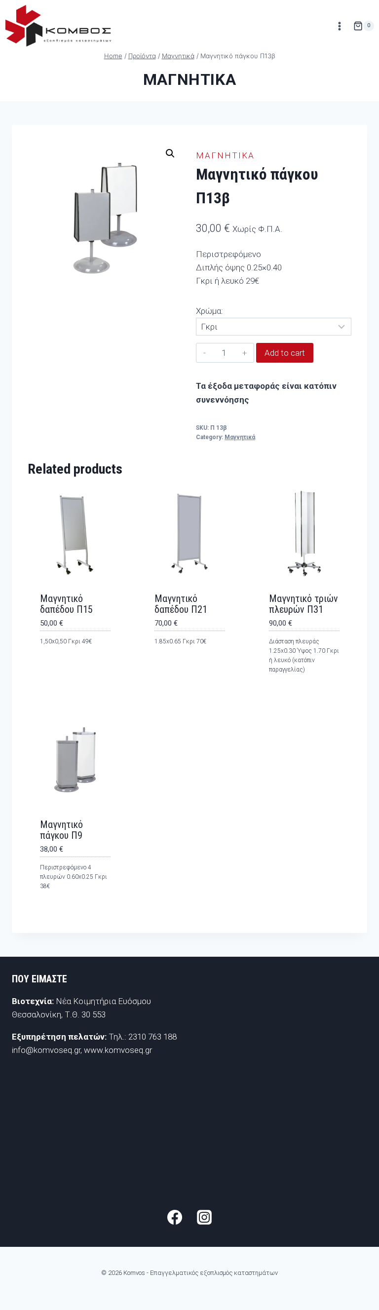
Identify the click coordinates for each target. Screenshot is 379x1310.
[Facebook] (175, 1217)
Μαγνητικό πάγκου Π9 (61, 830)
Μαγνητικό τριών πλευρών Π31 (303, 604)
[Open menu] (339, 26)
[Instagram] (204, 1217)
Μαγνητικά (189, 79)
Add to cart (285, 353)
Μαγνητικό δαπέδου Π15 (66, 604)
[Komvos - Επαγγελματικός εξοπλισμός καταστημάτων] (58, 26)
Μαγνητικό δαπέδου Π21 (180, 604)
